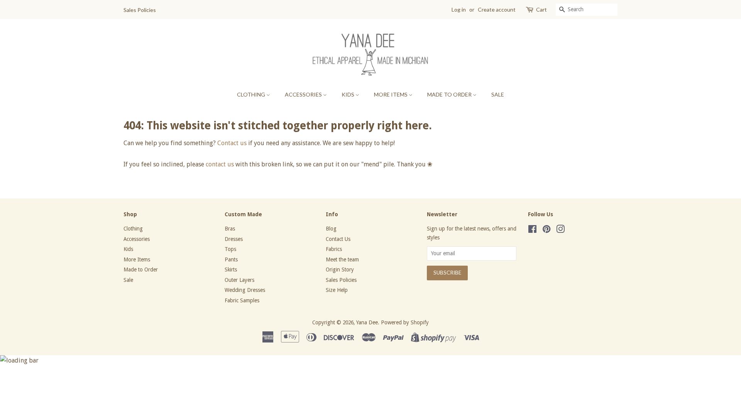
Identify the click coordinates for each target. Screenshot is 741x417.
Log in (459, 9)
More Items (391, 94)
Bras (230, 228)
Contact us (232, 143)
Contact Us (338, 239)
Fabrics (334, 249)
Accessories (304, 94)
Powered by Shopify (405, 322)
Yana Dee (367, 322)
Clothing (251, 94)
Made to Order (450, 94)
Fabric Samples (242, 300)
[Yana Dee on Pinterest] (546, 230)
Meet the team (342, 259)
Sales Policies (140, 10)
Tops (230, 249)
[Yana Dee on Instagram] (560, 230)
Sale (497, 94)
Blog (331, 228)
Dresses (234, 239)
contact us (220, 164)
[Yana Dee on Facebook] (532, 230)
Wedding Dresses (245, 290)
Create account (497, 9)
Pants (231, 259)
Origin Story (340, 269)
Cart (541, 9)
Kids (348, 94)
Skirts (231, 269)
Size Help (337, 290)
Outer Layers (239, 280)
